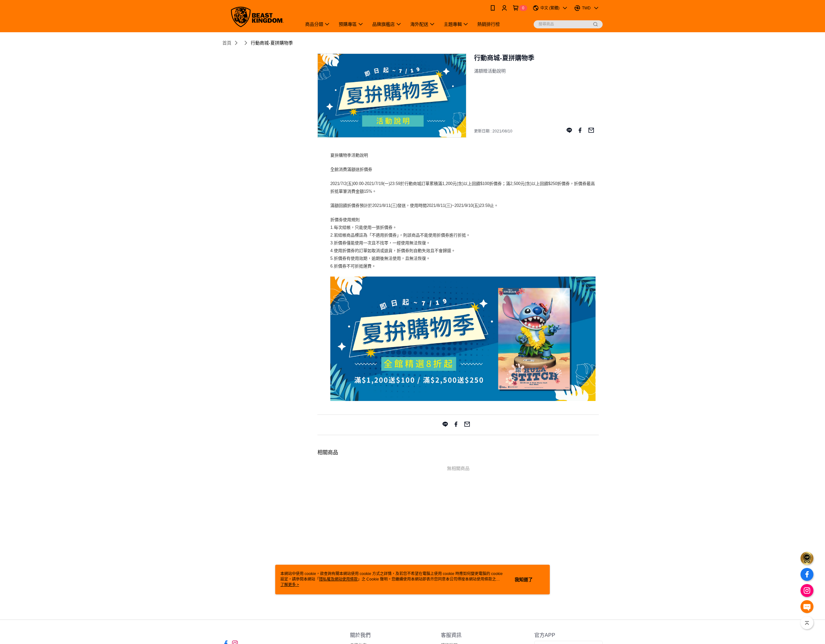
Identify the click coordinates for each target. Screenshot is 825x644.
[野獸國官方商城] (258, 16)
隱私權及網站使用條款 (338, 579)
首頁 (226, 42)
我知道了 (524, 579)
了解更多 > (289, 584)
